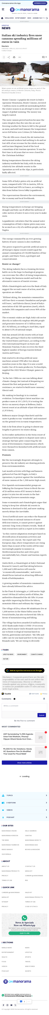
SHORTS (28, 971)
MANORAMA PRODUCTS (10, 871)
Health (4, 957)
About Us (5, 866)
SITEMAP (5, 902)
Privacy (5, 876)
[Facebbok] (3, 1005)
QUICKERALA (6, 854)
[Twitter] (15, 1005)
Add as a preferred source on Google (26, 670)
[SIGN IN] (45, 9)
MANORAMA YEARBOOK (10, 845)
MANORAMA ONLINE (9, 831)
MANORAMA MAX (31, 845)
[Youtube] (11, 1005)
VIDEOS (4, 966)
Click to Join (24, 933)
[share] (8, 57)
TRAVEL (27, 962)
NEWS (29, 18)
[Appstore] (25, 989)
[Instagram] (7, 1005)
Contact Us (30, 866)
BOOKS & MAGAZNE (32, 849)
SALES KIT (28, 892)
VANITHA (28, 835)
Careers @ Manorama (34, 876)
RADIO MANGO (7, 849)
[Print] (14, 57)
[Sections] (3, 9)
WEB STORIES (30, 966)
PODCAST (5, 971)
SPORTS (28, 957)
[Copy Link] (19, 57)
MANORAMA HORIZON (10, 835)
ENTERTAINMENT (20, 18)
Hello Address (30, 831)
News (6, 28)
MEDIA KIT (28, 871)
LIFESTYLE (28, 952)
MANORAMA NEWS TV (33, 840)
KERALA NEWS (9, 18)
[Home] (2, 18)
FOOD (4, 962)
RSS (26, 880)
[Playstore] (9, 989)
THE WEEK (5, 840)
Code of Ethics (31, 906)
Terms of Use (7, 880)
